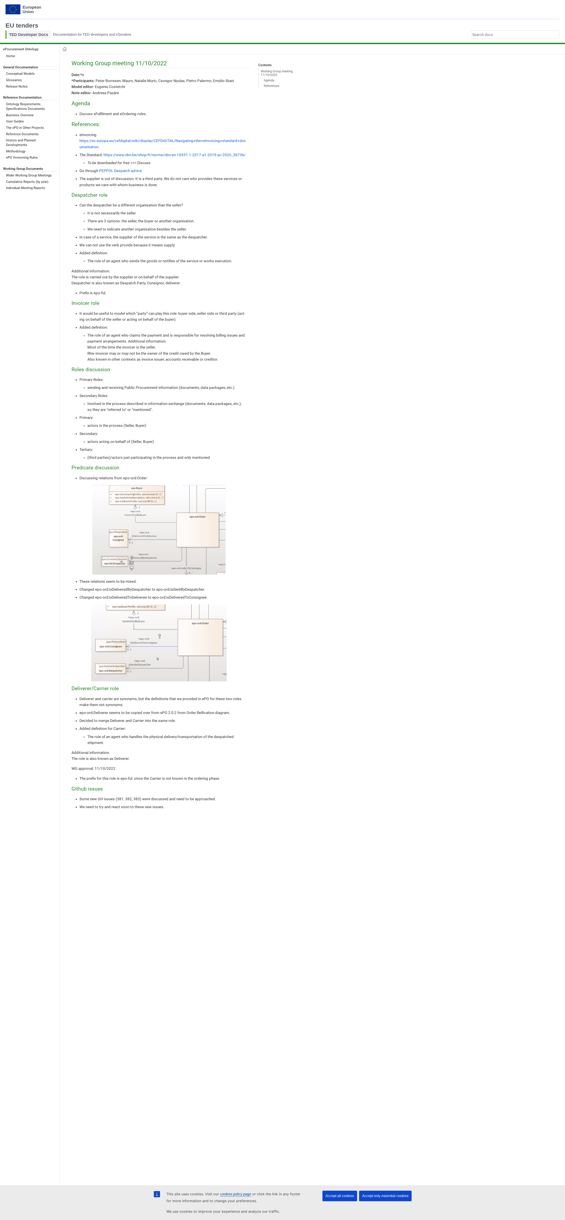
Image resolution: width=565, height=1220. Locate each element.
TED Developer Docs (28, 34)
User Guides (15, 121)
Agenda (269, 80)
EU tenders (22, 25)
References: (272, 86)
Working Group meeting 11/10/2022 (277, 73)
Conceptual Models (20, 74)
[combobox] (515, 34)
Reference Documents (22, 134)
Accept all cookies (340, 1196)
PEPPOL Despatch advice (120, 171)
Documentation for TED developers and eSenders (92, 34)
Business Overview (20, 115)
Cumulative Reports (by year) (27, 182)
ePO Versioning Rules (22, 157)
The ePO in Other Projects (25, 128)
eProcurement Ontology (20, 49)
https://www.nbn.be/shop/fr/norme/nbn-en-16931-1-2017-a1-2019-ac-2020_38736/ (175, 155)
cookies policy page (235, 1194)
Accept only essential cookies (385, 1196)
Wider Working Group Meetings (29, 175)
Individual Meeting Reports (25, 188)
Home (10, 56)
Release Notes (17, 86)
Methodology (15, 151)
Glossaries (14, 80)
